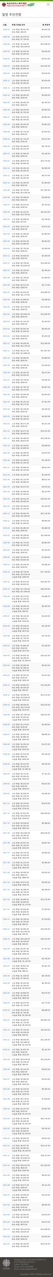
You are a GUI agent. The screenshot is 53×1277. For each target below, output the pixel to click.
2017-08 (6, 843)
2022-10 (6, 358)
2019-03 (6, 655)
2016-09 (6, 949)
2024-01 (6, 248)
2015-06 (6, 1089)
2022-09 (6, 365)
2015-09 (6, 1059)
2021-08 (6, 460)
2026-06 (6, 37)
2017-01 (6, 909)
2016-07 (6, 966)
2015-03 (6, 1119)
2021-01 (6, 506)
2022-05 (6, 394)
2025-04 (6, 139)
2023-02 (6, 329)
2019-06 (6, 626)
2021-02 (6, 499)
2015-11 (6, 1040)
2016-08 (6, 959)
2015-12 (6, 1030)
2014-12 (6, 1146)
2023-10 (6, 270)
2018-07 (6, 734)
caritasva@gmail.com (28, 1269)
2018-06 (6, 744)
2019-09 (6, 596)
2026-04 (6, 51)
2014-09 (6, 1175)
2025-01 (6, 161)
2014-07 (6, 1195)
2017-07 (6, 853)
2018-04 (6, 764)
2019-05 (6, 636)
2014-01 (6, 1244)
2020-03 (6, 550)
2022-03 (6, 409)
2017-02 (6, 899)
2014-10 (6, 1165)
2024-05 (6, 219)
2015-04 (6, 1109)
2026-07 (6, 29)
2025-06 (6, 124)
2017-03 (6, 890)
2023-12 (6, 256)
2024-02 (6, 241)
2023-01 (6, 336)
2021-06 (6, 475)
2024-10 (6, 183)
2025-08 (6, 110)
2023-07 (6, 292)
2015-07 (6, 1079)
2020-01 (6, 565)
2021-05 (6, 479)
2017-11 (6, 813)
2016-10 (6, 939)
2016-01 (6, 1020)
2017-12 (6, 803)
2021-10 (6, 446)
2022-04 (6, 402)
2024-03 (6, 234)
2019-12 (6, 572)
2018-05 (6, 754)
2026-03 (6, 59)
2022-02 (6, 416)
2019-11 (6, 582)
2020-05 (6, 543)
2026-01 (6, 73)
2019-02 (6, 665)
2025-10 (6, 95)
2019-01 (6, 675)
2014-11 (6, 1155)
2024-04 (6, 227)
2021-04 (6, 487)
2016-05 (6, 983)
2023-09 (6, 278)
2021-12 (6, 431)
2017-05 (6, 872)
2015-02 (6, 1128)
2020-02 (6, 557)
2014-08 (6, 1185)
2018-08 (6, 724)
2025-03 (6, 146)
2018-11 (6, 695)
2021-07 (6, 467)
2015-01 (6, 1138)
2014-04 (6, 1222)
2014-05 (6, 1215)
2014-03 (6, 1229)
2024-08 (6, 197)
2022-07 (6, 380)
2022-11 (6, 351)
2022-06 (6, 387)
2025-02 (6, 154)
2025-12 (6, 81)
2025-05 (6, 132)
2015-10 (6, 1050)
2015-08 (6, 1069)
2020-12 (6, 513)
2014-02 (6, 1237)
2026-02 (6, 66)
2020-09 (6, 528)
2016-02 (6, 1010)
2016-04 (6, 993)
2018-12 (6, 685)
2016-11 (6, 929)
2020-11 (6, 521)
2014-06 (6, 1205)
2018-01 (6, 794)
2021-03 (6, 492)
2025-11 (6, 88)
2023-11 (6, 263)
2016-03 (6, 1003)
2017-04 (6, 882)
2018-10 (6, 705)
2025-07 (6, 117)
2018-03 (6, 774)
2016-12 (6, 919)
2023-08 (6, 285)
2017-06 (6, 863)
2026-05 (6, 44)
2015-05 (6, 1099)
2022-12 (6, 343)
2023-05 (6, 307)
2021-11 (6, 438)
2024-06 (6, 212)
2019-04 (6, 646)
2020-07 (6, 535)
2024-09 (6, 190)
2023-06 (6, 300)
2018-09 (6, 715)
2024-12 (6, 168)
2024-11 (6, 175)
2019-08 (6, 606)
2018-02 (6, 784)
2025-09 (6, 102)
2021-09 (6, 453)
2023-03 (6, 321)
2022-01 (6, 424)
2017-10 (6, 823)
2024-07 (6, 205)
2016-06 (6, 976)
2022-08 (6, 373)
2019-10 (6, 589)
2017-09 (6, 833)
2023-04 (6, 314)
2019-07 (6, 616)
